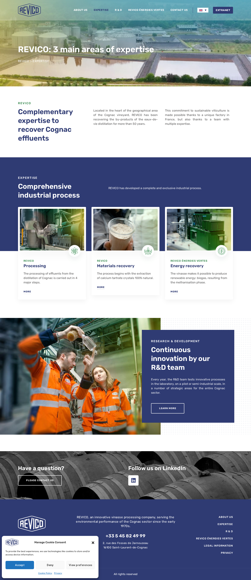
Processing (35, 265)
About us (80, 10)
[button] (93, 542)
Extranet (223, 10)
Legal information (218, 545)
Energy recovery (187, 265)
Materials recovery (116, 265)
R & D (118, 10)
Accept (19, 565)
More (27, 291)
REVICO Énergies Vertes (146, 10)
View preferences (80, 565)
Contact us (179, 10)
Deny (50, 565)
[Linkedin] (133, 480)
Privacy (58, 573)
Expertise (101, 10)
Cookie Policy (45, 573)
